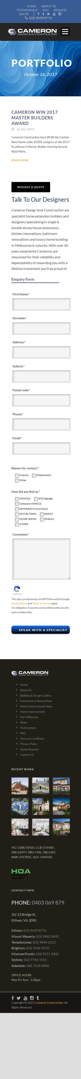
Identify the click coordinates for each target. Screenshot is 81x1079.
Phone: (17, 414)
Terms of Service (41, 603)
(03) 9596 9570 (37, 948)
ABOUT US (48, 6)
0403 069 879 (48, 902)
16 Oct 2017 (25, 129)
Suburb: (18, 366)
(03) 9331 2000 (47, 954)
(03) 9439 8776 (40, 18)
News (23, 722)
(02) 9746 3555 (35, 959)
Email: (17, 438)
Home (24, 684)
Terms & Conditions (32, 738)
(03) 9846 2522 (44, 942)
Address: (18, 342)
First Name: (20, 294)
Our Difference (29, 717)
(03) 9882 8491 (47, 936)
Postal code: (21, 390)
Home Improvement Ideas (36, 706)
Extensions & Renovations (36, 701)
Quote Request (29, 749)
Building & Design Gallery (35, 695)
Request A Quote (30, 187)
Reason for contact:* (25, 468)
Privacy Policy (19, 603)
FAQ (46, 10)
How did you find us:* (25, 491)
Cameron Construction (49, 1002)
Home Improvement (32, 711)
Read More (20, 160)
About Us (26, 690)
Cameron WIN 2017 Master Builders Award (34, 117)
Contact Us (27, 754)
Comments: (20, 534)
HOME (31, 6)
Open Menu (65, 31)
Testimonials (28, 728)
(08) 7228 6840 (37, 966)
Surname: (19, 318)
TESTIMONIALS (27, 10)
